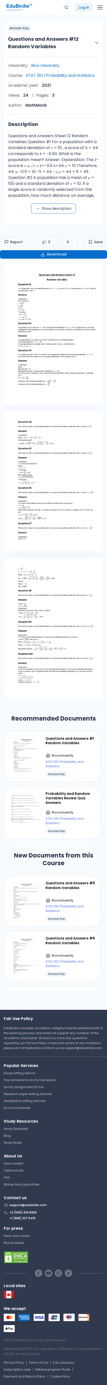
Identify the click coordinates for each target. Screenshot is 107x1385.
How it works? (14, 1163)
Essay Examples (16, 1129)
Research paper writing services (28, 1094)
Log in (84, 7)
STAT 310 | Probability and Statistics (60, 75)
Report (16, 242)
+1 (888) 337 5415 (22, 1218)
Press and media (17, 1236)
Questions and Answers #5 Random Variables (70, 885)
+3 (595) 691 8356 (23, 1212)
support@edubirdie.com (83, 1048)
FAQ (6, 1177)
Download (57, 254)
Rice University (45, 65)
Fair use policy (64, 1362)
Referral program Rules (53, 1369)
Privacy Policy (14, 1362)
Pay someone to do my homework (29, 1080)
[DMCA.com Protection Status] (53, 1257)
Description (23, 124)
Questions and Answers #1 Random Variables (70, 740)
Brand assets (14, 1243)
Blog (7, 1136)
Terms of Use (38, 1362)
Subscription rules (17, 1369)
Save (98, 242)
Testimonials (13, 1170)
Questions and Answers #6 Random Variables (70, 940)
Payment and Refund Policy (25, 1376)
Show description (56, 208)
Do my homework (17, 1108)
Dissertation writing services (25, 1101)
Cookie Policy (60, 1376)
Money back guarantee (21, 1184)
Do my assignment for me (23, 1087)
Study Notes (13, 1143)
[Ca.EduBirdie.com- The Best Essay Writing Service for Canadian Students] (9, 1297)
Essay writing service (19, 1073)
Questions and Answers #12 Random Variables (43, 43)
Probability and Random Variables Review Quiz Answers (68, 798)
